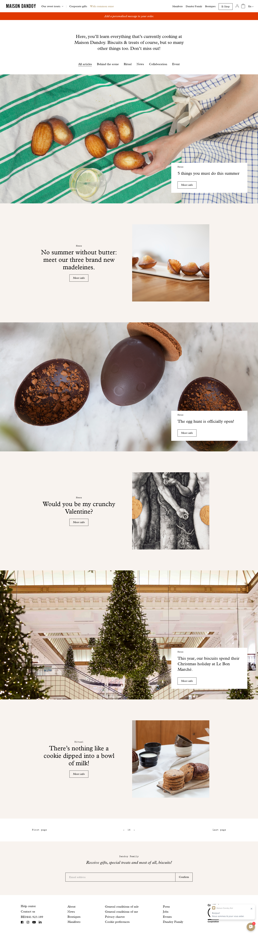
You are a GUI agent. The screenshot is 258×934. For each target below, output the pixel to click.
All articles (85, 64)
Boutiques (210, 6)
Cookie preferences (117, 922)
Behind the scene (108, 64)
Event (176, 64)
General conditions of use (121, 911)
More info (187, 184)
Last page (219, 829)
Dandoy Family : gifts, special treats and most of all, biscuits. (129, 16)
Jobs (165, 911)
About (71, 906)
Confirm (184, 876)
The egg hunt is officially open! (206, 421)
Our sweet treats (50, 6)
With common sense (102, 6)
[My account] (237, 6)
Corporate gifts (78, 6)
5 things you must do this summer (208, 173)
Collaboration (158, 64)
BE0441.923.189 (32, 917)
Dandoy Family (194, 6)
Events (167, 916)
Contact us (28, 911)
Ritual (128, 64)
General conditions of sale (122, 906)
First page (39, 829)
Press (166, 906)
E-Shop (226, 6)
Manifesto (177, 6)
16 (129, 829)
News (140, 64)
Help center (28, 906)
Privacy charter (115, 916)
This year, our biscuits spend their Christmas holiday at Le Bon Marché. (208, 664)
